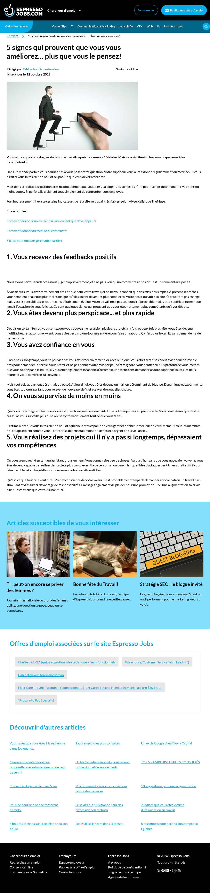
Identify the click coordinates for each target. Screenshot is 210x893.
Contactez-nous (70, 872)
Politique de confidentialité (127, 867)
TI (72, 26)
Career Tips (59, 26)
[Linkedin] (167, 870)
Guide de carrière (16, 26)
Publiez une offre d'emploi (186, 10)
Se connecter (146, 10)
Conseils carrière (21, 867)
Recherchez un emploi (25, 862)
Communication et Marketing (96, 26)
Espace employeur (71, 862)
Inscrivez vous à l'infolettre (28, 872)
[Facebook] (163, 870)
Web (150, 26)
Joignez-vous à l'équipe (124, 872)
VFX (140, 26)
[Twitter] (159, 870)
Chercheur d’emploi (61, 10)
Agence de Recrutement (125, 877)
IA (158, 26)
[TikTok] (175, 870)
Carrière (12, 36)
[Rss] (179, 870)
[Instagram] (171, 870)
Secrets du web (173, 26)
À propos (114, 862)
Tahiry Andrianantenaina (41, 69)
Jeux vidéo (126, 26)
